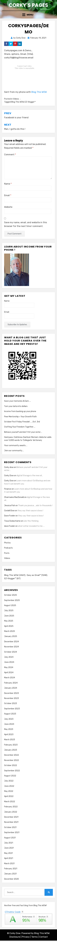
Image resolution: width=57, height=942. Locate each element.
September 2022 (12, 770)
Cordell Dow (9, 510)
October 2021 (10, 827)
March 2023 (9, 739)
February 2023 (11, 745)
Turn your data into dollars (16, 406)
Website (8, 207)
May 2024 (8, 667)
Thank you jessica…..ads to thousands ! (35, 505)
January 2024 (10, 688)
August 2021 (10, 838)
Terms (34, 937)
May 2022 (8, 791)
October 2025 (10, 595)
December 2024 (11, 641)
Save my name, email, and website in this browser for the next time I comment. (25, 224)
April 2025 (8, 626)
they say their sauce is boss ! (30, 510)
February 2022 (11, 806)
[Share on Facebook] (6, 44)
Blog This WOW (39, 92)
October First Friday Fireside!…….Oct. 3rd (22, 422)
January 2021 (10, 874)
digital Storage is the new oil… (30, 475)
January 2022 (10, 812)
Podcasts (8, 548)
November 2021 (11, 822)
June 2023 (9, 724)
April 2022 (8, 796)
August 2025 (10, 605)
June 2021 (9, 848)
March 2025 (9, 631)
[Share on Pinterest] (15, 44)
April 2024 (8, 672)
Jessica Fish (9, 505)
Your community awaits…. (15, 445)
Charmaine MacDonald (14, 497)
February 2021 (10, 868)
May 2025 (8, 621)
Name (8, 183)
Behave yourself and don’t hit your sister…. (23, 432)
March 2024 (9, 677)
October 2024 (10, 652)
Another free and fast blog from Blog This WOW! (25, 905)
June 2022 (9, 786)
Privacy (26, 937)
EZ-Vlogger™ (30, 102)
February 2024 (11, 683)
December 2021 (11, 817)
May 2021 (8, 853)
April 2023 (8, 734)
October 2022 (10, 765)
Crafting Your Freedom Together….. (19, 427)
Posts (6, 553)
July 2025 (8, 610)
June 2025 (9, 616)
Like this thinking (31, 521)
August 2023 (10, 714)
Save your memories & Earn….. (17, 401)
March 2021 (9, 863)
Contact (43, 937)
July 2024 (8, 657)
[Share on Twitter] (11, 44)
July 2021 (8, 843)
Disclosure (14, 937)
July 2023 (8, 719)
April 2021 (8, 858)
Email (7, 195)
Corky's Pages (28, 5)
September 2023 (12, 709)
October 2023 (10, 703)
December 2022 (11, 755)
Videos (16, 99)
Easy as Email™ (37, 575)
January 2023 (10, 750)
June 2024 (9, 662)
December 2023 (11, 693)
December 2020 (11, 879)
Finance (7, 489)
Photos (7, 543)
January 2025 (10, 636)
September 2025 (12, 600)
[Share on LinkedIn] (19, 44)
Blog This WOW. (42, 933)
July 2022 (8, 781)
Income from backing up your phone (20, 411)
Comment (10, 154)
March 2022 (9, 801)
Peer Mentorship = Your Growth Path (20, 416)
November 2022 (11, 760)
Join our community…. (14, 450)
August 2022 (10, 776)
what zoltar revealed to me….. (31, 526)
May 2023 (8, 729)
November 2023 (11, 698)
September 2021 (11, 832)
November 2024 (11, 647)
